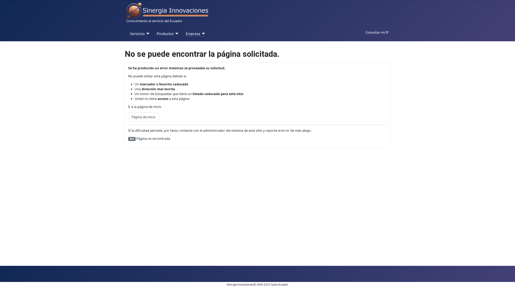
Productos (165, 33)
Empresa (193, 33)
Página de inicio (144, 117)
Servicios (137, 33)
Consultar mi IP (377, 32)
